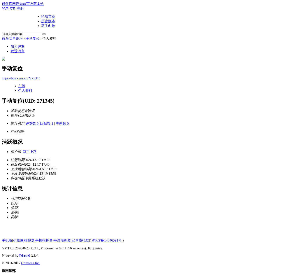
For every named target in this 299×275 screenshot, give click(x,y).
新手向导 (48, 26)
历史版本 (48, 21)
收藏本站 (37, 4)
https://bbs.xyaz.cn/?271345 (21, 78)
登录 (5, 8)
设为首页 (23, 4)
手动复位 (33, 38)
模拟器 (29, 240)
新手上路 (30, 152)
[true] (44, 34)
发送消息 (18, 51)
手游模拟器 (62, 240)
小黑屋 (18, 240)
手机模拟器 (44, 240)
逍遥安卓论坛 (12, 38)
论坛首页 (48, 16)
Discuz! (24, 255)
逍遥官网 (9, 4)
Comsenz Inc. (30, 263)
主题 (21, 86)
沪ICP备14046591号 (107, 240)
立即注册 (17, 8)
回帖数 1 (46, 123)
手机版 (7, 240)
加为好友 (18, 46)
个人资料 (25, 90)
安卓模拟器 (80, 240)
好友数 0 (32, 123)
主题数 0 (62, 123)
